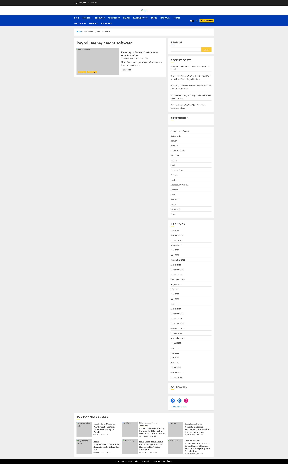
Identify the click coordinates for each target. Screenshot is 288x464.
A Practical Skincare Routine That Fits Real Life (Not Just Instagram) (197, 429)
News (173, 194)
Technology (114, 18)
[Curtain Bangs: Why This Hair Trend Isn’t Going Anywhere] (130, 446)
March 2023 (176, 309)
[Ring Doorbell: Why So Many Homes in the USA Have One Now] (84, 446)
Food (173, 165)
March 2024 (176, 265)
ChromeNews (156, 461)
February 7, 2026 (147, 436)
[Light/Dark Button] (192, 21)
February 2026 (177, 235)
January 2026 (176, 240)
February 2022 (177, 372)
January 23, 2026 (101, 452)
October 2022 (176, 333)
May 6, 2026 (99, 435)
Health (126, 18)
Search (176, 42)
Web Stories (106, 23)
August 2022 (176, 343)
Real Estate (175, 199)
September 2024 (178, 260)
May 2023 (175, 299)
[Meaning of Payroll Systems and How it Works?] (97, 61)
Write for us (80, 23)
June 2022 (175, 353)
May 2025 (175, 255)
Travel (154, 18)
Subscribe (208, 21)
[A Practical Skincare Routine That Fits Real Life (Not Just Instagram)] (175, 429)
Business (86, 18)
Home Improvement (179, 185)
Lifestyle (164, 18)
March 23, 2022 (138, 59)
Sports (177, 18)
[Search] (197, 21)
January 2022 (176, 377)
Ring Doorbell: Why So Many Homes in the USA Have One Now (106, 447)
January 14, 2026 (193, 454)
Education (100, 18)
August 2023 (176, 284)
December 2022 (177, 323)
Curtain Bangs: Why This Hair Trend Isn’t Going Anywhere (151, 447)
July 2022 (175, 348)
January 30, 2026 (193, 435)
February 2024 (177, 270)
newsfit (126, 59)
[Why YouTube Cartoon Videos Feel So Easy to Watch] (84, 429)
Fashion (174, 160)
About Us (93, 23)
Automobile (176, 136)
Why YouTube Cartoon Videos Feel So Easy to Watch (104, 429)
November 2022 (177, 328)
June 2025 (175, 250)
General (174, 175)
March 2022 (176, 367)
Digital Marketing (178, 150)
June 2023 (175, 294)
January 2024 (176, 274)
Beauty (174, 141)
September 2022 (178, 338)
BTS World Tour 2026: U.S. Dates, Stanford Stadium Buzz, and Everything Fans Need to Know (197, 447)
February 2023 (177, 314)
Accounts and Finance (180, 131)
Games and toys (140, 18)
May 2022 (175, 358)
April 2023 (175, 304)
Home (76, 18)
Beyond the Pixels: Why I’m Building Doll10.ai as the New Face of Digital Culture (152, 431)
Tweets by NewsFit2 (178, 406)
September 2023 (178, 279)
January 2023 (176, 318)
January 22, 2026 (147, 452)
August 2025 (176, 245)
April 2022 (175, 362)
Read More (127, 70)
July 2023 (175, 289)
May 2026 (175, 230)
